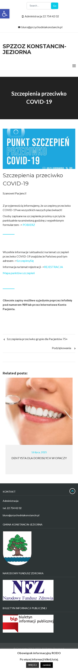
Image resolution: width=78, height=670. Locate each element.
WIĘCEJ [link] (32, 664)
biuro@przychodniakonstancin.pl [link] (41, 27)
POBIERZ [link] (29, 224)
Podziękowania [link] (62, 348)
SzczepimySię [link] (25, 260)
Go (54, 6)
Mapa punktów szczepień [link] (19, 273)
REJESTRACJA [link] (53, 267)
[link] (4, 13)
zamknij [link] (47, 664)
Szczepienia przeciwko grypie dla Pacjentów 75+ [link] (37, 339)
